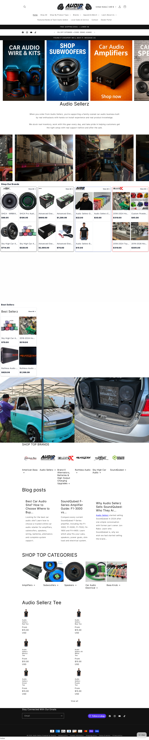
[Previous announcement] (54, 32)
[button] (24, 6)
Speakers (69, 585)
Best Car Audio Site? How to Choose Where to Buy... (38, 507)
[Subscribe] (61, 716)
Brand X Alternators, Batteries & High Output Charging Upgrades (63, 477)
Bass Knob (112, 585)
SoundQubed (117, 470)
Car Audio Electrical (91, 586)
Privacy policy (117, 735)
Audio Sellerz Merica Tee (24, 652)
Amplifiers (27, 585)
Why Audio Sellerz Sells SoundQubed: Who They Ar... (109, 506)
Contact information (77, 735)
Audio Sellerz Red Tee (25, 622)
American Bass (30, 470)
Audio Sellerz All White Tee (79, 652)
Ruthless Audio (82, 470)
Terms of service (104, 735)
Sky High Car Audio (99, 471)
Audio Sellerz (46, 470)
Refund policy (63, 735)
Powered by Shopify (49, 735)
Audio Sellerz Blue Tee (78, 622)
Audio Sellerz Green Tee (24, 682)
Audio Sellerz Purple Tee (77, 682)
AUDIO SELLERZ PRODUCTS (74, 291)
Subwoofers (49, 585)
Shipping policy (91, 735)
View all (74, 701)
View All (31, 189)
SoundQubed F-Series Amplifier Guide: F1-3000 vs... (72, 507)
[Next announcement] (94, 32)
